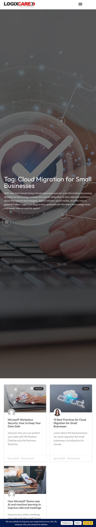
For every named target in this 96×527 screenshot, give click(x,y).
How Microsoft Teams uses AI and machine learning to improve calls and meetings (24, 504)
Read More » (15, 450)
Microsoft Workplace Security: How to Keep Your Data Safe (24, 423)
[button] (80, 4)
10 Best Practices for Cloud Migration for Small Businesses (70, 423)
